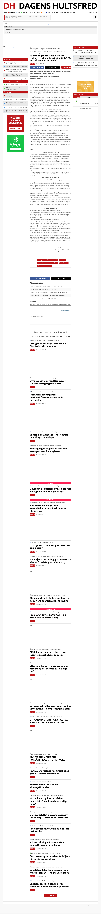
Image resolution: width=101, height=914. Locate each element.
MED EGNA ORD (13, 17)
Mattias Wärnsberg (63, 262)
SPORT (19, 12)
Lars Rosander (54, 260)
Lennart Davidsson (53, 262)
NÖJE (6, 17)
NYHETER (12, 12)
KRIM (24, 16)
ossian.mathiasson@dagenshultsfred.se (62, 249)
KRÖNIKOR (32, 12)
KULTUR (45, 16)
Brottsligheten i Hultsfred (43, 260)
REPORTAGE (38, 16)
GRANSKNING (30, 16)
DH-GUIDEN (63, 12)
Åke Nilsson (62, 260)
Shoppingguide (71, 12)
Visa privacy (90, 905)
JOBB (48, 12)
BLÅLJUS (20, 16)
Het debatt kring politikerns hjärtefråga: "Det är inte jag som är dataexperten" (48, 295)
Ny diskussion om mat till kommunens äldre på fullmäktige (44, 298)
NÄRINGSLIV (14, 16)
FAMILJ (39, 12)
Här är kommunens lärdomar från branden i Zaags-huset (43, 289)
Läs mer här (7, 32)
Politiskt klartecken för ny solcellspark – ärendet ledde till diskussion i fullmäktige (49, 292)
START (5, 12)
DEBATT (25, 12)
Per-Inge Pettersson (42, 262)
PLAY (43, 12)
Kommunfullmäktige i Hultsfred (45, 265)
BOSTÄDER (55, 12)
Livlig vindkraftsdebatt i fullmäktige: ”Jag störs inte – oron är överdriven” (47, 286)
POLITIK (7, 16)
